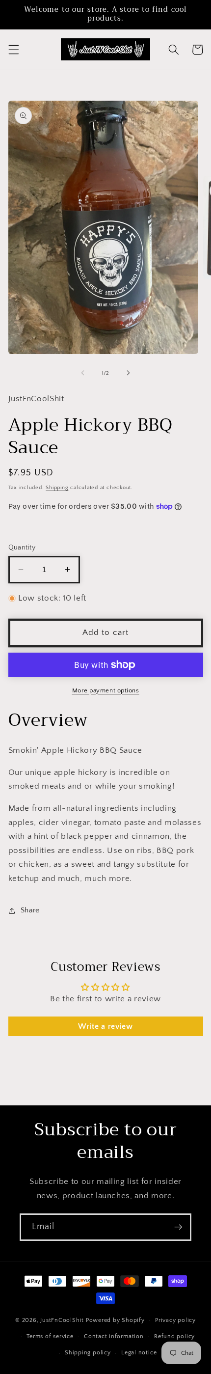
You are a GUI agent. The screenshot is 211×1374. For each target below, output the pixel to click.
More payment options (105, 690)
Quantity (22, 547)
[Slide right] (128, 373)
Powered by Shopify (115, 1320)
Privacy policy (175, 1320)
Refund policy (174, 1336)
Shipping (57, 488)
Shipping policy (88, 1352)
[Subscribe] (178, 1227)
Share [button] (30, 910)
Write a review (105, 1026)
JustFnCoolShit (62, 1320)
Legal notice (139, 1352)
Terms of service (49, 1336)
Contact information (114, 1336)
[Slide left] (83, 373)
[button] (13, 49)
